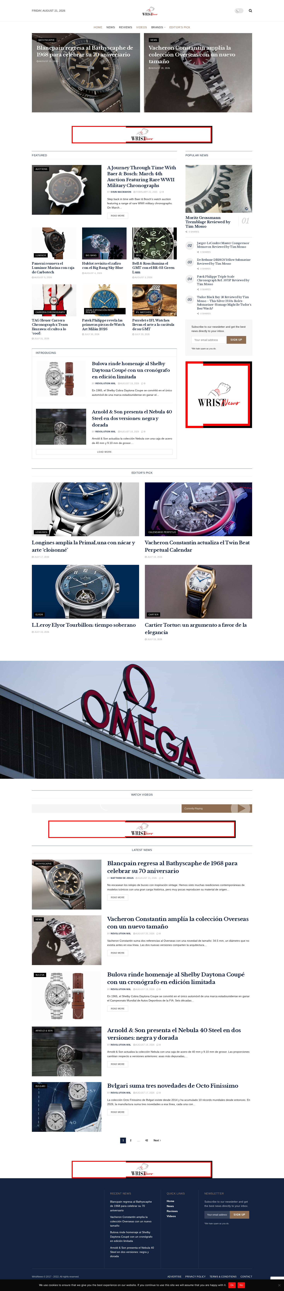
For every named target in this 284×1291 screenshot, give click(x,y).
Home (98, 27)
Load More (104, 452)
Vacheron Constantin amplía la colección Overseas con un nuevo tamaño (192, 55)
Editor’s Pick (179, 27)
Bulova (40, 975)
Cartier (153, 614)
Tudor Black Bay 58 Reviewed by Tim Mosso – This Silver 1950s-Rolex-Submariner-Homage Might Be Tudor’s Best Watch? (224, 302)
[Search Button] (250, 10)
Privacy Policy (195, 1276)
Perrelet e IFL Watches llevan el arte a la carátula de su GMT (153, 324)
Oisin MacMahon (121, 192)
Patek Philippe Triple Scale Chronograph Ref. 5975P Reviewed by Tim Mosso (223, 280)
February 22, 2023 (146, 192)
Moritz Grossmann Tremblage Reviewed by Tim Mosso (207, 222)
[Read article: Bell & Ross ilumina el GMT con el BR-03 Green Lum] (154, 243)
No (241, 1285)
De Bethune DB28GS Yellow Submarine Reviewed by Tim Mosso (223, 261)
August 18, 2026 (129, 431)
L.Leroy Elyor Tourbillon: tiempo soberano (84, 625)
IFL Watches (143, 312)
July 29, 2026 (142, 334)
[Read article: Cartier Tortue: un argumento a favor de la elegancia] (198, 592)
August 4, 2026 (93, 273)
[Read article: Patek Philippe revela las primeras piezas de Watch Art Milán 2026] (104, 300)
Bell (138, 255)
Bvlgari (40, 1086)
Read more (119, 215)
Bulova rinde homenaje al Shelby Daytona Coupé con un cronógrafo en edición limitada (131, 370)
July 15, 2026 (41, 632)
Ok (232, 1285)
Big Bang (91, 255)
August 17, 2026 (144, 1093)
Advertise (174, 1276)
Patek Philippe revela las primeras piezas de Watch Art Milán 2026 (103, 324)
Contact (246, 1276)
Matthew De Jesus (122, 878)
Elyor (39, 614)
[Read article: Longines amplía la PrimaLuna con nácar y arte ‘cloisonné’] (85, 509)
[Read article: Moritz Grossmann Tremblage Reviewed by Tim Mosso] (218, 189)
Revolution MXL (105, 383)
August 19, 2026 (129, 383)
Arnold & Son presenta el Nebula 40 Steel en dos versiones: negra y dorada (132, 418)
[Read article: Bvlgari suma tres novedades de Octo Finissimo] (66, 1107)
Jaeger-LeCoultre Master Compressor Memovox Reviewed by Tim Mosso (223, 245)
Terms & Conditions (223, 1276)
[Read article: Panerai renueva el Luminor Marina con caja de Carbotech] (54, 243)
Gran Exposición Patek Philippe (100, 311)
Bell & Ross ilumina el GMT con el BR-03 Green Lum (153, 268)
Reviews (125, 27)
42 (146, 1140)
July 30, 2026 (91, 334)
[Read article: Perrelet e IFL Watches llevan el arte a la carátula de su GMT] (154, 300)
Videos (141, 27)
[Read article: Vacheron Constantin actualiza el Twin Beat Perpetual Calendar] (198, 509)
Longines (41, 532)
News (110, 27)
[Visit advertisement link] (142, 134)
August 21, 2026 (48, 61)
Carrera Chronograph (50, 312)
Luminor (41, 255)
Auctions (41, 169)
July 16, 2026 (154, 557)
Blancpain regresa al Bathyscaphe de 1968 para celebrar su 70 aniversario (131, 1206)
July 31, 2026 (41, 338)
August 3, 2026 (143, 277)
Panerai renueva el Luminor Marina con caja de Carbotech (53, 268)
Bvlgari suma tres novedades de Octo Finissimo (172, 1085)
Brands (157, 27)
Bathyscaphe (46, 40)
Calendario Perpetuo (162, 532)
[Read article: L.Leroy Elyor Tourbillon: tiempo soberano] (85, 592)
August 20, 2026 (160, 68)
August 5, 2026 (43, 277)
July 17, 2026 (41, 557)
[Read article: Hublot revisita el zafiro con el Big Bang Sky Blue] (104, 243)
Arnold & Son (44, 1030)
